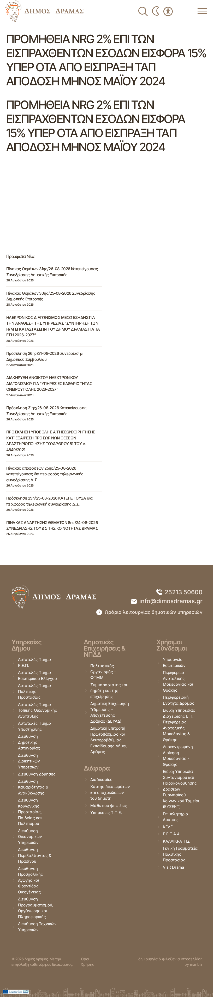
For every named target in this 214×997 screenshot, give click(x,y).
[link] (44, 11)
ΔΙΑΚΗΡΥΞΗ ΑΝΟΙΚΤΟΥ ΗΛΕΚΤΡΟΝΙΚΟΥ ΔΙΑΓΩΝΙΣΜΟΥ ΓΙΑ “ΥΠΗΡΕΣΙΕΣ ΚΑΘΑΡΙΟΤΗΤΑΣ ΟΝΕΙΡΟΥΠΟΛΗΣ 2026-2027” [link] (49, 383)
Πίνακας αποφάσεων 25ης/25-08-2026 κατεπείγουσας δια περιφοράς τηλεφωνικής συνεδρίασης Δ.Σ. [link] (45, 474)
